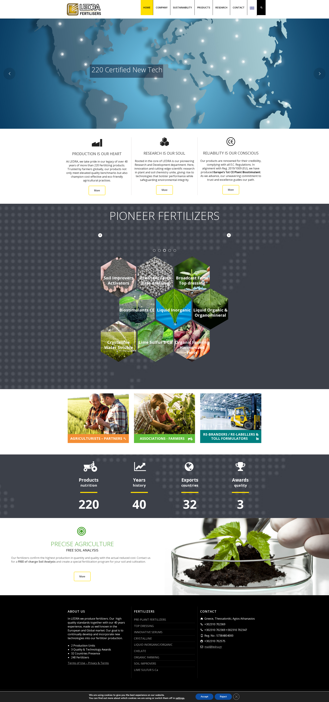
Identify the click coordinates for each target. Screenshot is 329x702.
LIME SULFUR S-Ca (146, 670)
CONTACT (239, 7)
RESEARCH (221, 7)
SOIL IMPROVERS (145, 663)
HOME (146, 7)
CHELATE (140, 651)
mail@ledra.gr (213, 647)
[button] (100, 235)
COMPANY (162, 7)
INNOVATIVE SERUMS (148, 632)
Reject (223, 696)
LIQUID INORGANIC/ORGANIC (153, 645)
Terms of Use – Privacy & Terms (88, 663)
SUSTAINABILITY (182, 7)
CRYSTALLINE (143, 638)
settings (180, 698)
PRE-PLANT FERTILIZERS (150, 620)
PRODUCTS (203, 7)
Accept (204, 696)
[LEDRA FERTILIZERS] (84, 9)
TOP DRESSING (144, 626)
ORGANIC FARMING (146, 657)
